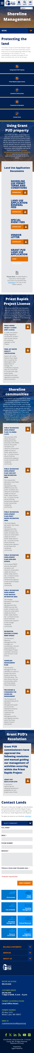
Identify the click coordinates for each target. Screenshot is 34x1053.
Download (11, 282)
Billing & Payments (12, 947)
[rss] (19, 1035)
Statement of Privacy (17, 1043)
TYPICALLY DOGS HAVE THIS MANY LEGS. (15, 868)
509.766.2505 (6, 993)
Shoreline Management (27, 909)
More (4, 30)
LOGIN (30, 4)
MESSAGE (5, 851)
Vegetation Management (27, 934)
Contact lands (17, 117)
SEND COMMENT (25, 883)
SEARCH (24, 4)
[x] (10, 1035)
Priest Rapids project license (17, 81)
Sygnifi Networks (17, 1048)
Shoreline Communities (17, 93)
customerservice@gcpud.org (14, 1023)
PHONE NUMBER (7, 843)
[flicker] (29, 1035)
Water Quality (28, 896)
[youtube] (24, 1035)
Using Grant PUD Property (17, 70)
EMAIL (4, 835)
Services (7, 952)
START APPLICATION (17, 259)
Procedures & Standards (17, 105)
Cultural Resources (25, 923)
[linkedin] (15, 1035)
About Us (7, 958)
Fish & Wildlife (10, 909)
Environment (11, 897)
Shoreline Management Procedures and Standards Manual (17, 152)
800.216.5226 (6, 984)
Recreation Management (11, 922)
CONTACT (19, 4)
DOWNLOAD (16, 192)
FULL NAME (5, 828)
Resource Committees (11, 934)
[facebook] (6, 1035)
